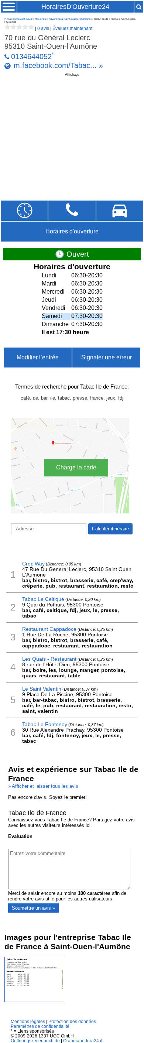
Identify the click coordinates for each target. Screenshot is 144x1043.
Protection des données (72, 1021)
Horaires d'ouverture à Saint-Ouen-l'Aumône (62, 19)
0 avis (43, 28)
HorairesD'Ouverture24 (75, 6)
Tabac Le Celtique (43, 599)
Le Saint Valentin (41, 689)
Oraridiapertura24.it (82, 1040)
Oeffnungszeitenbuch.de (35, 1040)
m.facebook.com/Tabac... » (58, 65)
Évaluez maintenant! (72, 28)
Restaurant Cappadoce (49, 629)
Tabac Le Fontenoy (44, 724)
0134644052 (31, 56)
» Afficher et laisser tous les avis (43, 786)
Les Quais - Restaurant (49, 659)
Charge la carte (76, 467)
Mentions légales (28, 1021)
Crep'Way (33, 564)
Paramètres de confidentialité (40, 1026)
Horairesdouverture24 (18, 19)
